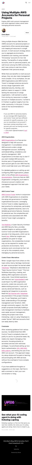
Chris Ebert (5, 34)
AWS (3, 9)
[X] (16, 446)
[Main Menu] (29, 2)
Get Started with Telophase (17, 293)
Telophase (5, 268)
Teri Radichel (6, 225)
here (7, 236)
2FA (18, 348)
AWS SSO (23, 348)
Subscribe (16, 449)
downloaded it (20, 279)
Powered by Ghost (16, 452)
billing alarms (6, 350)
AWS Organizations (8, 140)
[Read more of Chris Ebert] (4, 30)
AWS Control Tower (8, 194)
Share (27, 32)
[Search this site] (26, 2)
